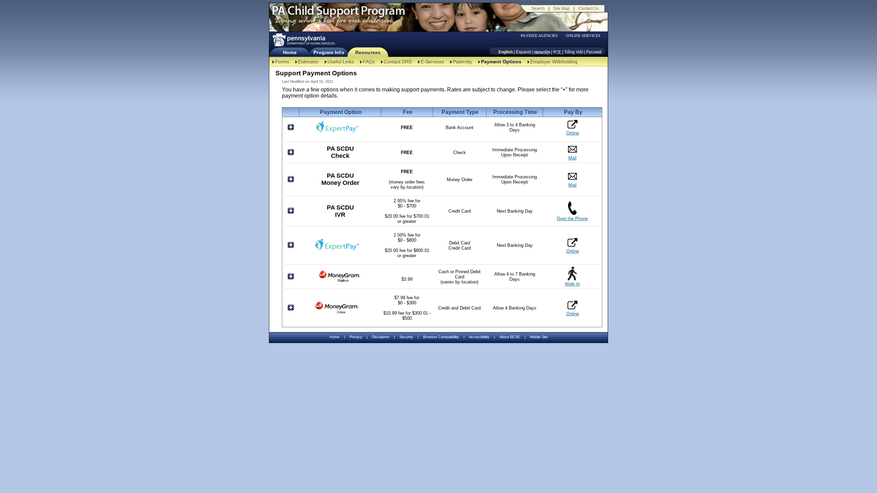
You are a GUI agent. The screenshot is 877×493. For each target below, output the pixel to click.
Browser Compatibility (441, 337)
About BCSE (509, 337)
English (505, 52)
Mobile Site (539, 337)
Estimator (308, 61)
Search (538, 8)
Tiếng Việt (573, 52)
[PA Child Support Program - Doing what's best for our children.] (338, 14)
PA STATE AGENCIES (539, 36)
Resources (368, 52)
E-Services (432, 61)
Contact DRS (398, 61)
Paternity (462, 61)
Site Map (561, 8)
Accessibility (479, 337)
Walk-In (572, 284)
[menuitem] (541, 36)
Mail (572, 158)
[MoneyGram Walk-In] (340, 281)
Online (572, 133)
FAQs (369, 61)
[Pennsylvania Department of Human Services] (303, 40)
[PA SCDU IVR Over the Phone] (572, 213)
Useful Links (341, 61)
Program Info (328, 52)
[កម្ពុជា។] (542, 52)
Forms (282, 61)
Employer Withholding (554, 61)
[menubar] (541, 36)
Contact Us (588, 8)
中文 (557, 52)
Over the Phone (572, 218)
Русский (594, 52)
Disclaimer (381, 337)
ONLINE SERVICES (583, 36)
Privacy (355, 337)
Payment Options (501, 61)
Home (289, 52)
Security (406, 337)
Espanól (523, 52)
